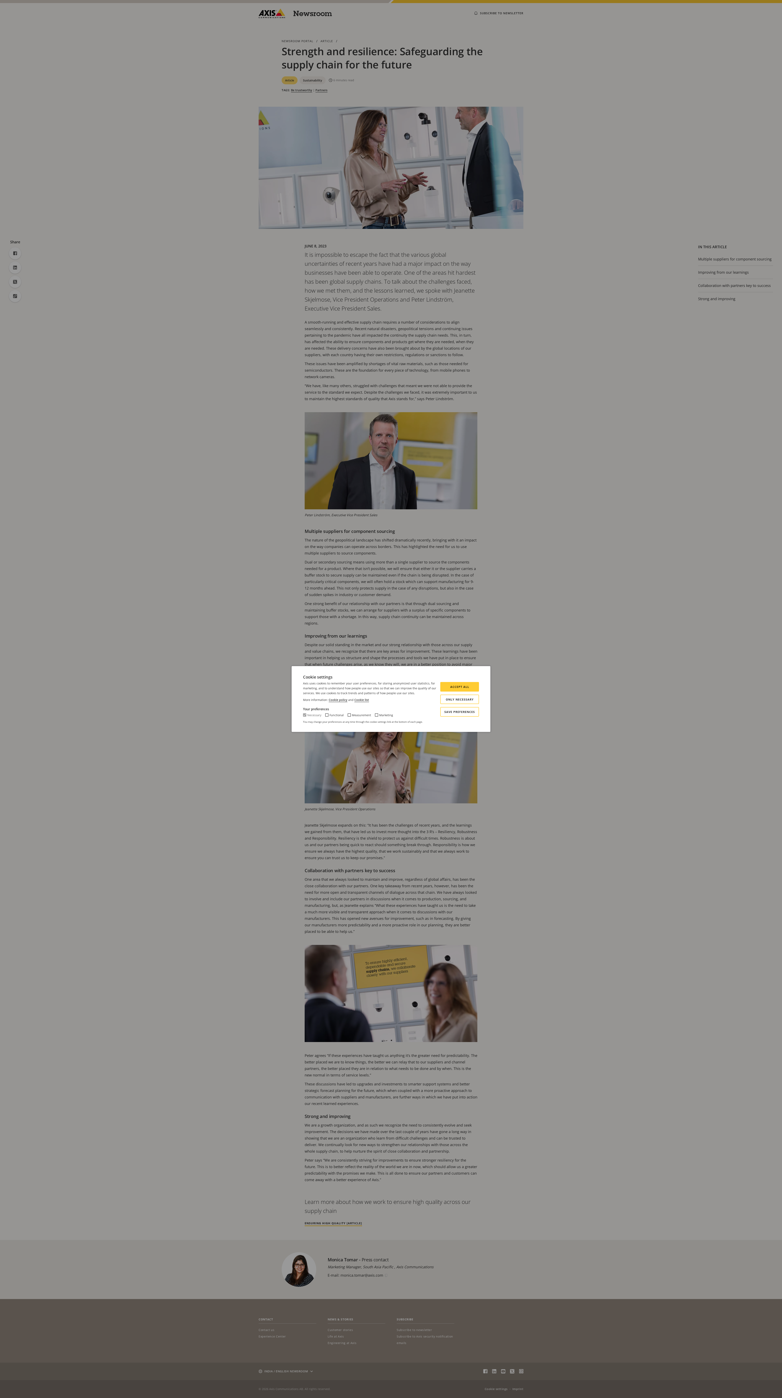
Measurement (361, 715)
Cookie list (361, 700)
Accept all (459, 687)
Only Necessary (460, 699)
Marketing (386, 715)
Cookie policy (338, 700)
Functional (336, 715)
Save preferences (459, 712)
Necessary (314, 715)
